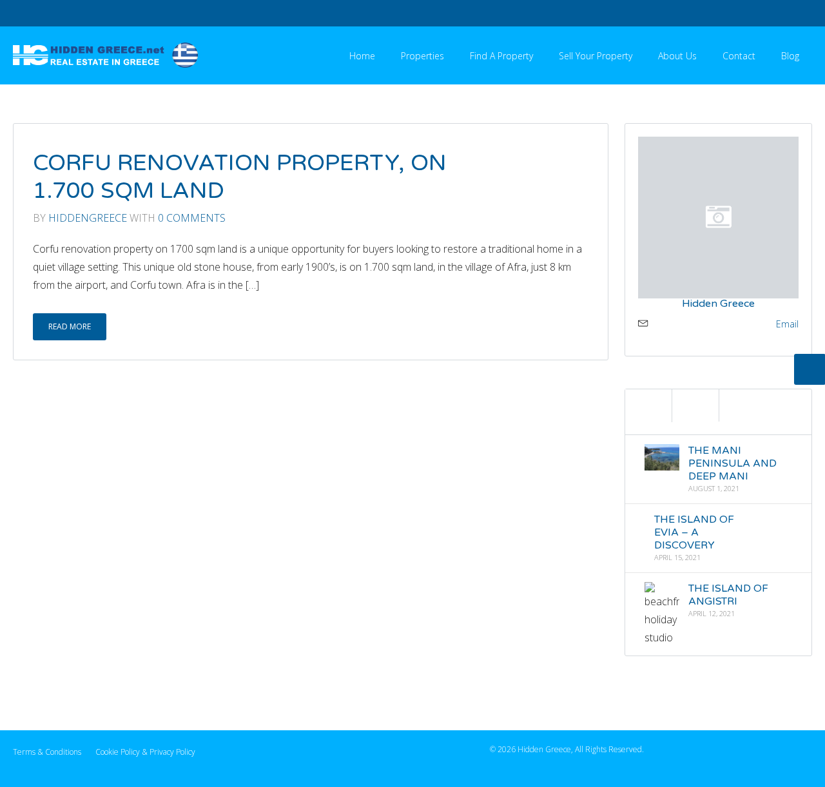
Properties (422, 56)
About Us (677, 56)
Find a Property (501, 56)
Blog (790, 56)
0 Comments (192, 218)
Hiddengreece (87, 218)
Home (362, 56)
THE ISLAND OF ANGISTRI (728, 595)
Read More (69, 326)
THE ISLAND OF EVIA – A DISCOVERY (693, 532)
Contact (739, 56)
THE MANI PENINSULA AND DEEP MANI (732, 463)
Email (787, 324)
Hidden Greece (718, 303)
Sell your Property (595, 56)
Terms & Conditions (47, 751)
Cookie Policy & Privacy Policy (145, 751)
